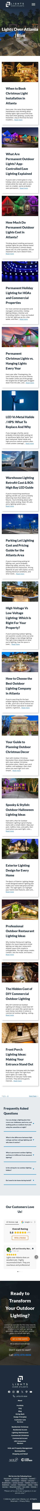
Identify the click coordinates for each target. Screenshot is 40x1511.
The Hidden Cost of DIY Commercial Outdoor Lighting (19, 994)
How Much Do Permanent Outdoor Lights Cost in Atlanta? (20, 230)
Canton (13, 1485)
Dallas (30, 1485)
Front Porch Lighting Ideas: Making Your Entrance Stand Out (19, 1057)
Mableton (5, 1485)
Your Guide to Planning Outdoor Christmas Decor (18, 747)
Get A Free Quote (20, 1339)
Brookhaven (6, 1483)
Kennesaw (7, 1478)
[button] (3, 1257)
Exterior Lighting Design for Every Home (18, 870)
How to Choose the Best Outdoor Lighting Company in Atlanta (19, 686)
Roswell (32, 1478)
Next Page (33, 1096)
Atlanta (23, 1480)
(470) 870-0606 (22, 1354)
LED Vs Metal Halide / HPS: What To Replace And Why (20, 422)
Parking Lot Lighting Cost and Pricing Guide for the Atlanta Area (20, 548)
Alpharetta (15, 1480)
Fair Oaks (25, 1487)
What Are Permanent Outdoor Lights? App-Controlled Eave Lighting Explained (20, 163)
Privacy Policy (25, 1501)
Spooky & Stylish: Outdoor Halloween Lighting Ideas (20, 809)
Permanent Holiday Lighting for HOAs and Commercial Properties (19, 295)
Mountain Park (15, 1487)
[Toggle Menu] (33, 4)
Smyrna (31, 1480)
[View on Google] (8, 1249)
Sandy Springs (18, 1483)
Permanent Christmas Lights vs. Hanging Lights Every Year (19, 361)
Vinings (33, 1487)
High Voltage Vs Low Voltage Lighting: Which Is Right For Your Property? (18, 618)
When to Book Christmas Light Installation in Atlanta (17, 96)
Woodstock (22, 1485)
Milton (7, 1480)
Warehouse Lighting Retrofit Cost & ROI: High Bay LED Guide (20, 482)
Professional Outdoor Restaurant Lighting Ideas (20, 931)
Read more (18, 120)
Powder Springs (31, 1483)
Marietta (24, 1478)
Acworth (16, 1478)
